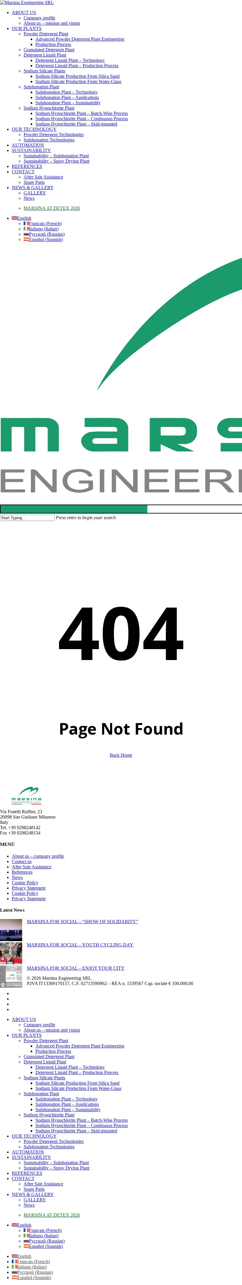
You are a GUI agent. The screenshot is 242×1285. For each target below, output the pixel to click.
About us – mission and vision (52, 1029)
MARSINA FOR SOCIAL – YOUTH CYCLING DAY (80, 944)
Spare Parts (34, 1189)
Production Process (53, 1051)
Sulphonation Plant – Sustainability (68, 1109)
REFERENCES (27, 1173)
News (17, 877)
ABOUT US (24, 1019)
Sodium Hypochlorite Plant (49, 1114)
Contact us (22, 861)
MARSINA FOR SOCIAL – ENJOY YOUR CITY (76, 968)
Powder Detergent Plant (46, 1040)
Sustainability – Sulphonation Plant (56, 1162)
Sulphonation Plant (41, 1093)
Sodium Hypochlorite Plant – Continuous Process (81, 1125)
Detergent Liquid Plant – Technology (70, 1067)
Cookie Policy (25, 882)
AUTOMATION (28, 1151)
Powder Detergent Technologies (54, 1141)
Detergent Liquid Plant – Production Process (76, 1072)
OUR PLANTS (27, 1035)
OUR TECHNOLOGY (34, 1136)
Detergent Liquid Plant (45, 1061)
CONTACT (23, 1178)
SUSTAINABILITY (31, 1157)
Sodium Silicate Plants (44, 1077)
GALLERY (35, 1199)
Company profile (39, 1024)
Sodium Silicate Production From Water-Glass (78, 1088)
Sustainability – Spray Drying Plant (56, 1167)
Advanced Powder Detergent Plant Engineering (79, 1045)
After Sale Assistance (31, 866)
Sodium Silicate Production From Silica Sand (77, 1083)
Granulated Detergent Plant (49, 1056)
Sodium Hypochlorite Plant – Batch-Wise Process (81, 1120)
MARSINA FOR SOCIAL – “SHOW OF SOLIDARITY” (82, 921)
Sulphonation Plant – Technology (66, 1098)
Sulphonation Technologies (49, 1146)
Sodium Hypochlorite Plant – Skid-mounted (76, 1130)
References (22, 872)
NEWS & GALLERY (33, 1194)
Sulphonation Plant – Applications (67, 1104)
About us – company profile (38, 856)
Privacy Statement (28, 887)
